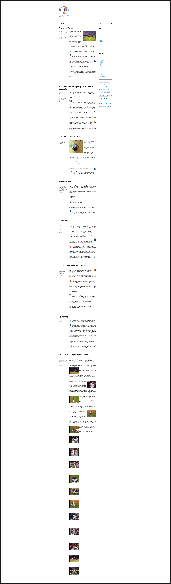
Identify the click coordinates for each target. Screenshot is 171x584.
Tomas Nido (109, 106)
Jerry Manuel (104, 92)
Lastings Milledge (101, 95)
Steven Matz (62, 99)
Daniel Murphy (101, 86)
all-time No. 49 (83, 238)
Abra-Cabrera (64, 220)
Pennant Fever (101, 63)
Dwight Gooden (61, 361)
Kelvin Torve (64, 361)
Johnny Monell (61, 96)
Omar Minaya (105, 103)
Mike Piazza (105, 100)
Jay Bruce (60, 95)
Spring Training (101, 66)
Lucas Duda (60, 98)
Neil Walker (63, 98)
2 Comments (60, 101)
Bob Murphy (60, 360)
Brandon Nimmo (64, 34)
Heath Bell (100, 89)
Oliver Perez (100, 103)
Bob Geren (60, 271)
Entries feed (101, 40)
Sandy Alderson (106, 104)
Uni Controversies (61, 270)
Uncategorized (65, 32)
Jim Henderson (63, 189)
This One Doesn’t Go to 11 (70, 136)
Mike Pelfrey (100, 100)
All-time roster (73, 192)
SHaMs (100, 64)
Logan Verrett (63, 97)
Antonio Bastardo (61, 187)
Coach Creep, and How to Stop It (72, 265)
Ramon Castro (101, 104)
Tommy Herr (60, 364)
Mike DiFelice (106, 98)
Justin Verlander (63, 36)
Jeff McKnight (101, 32)
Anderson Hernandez (106, 83)
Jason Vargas (107, 90)
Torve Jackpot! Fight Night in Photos (74, 354)
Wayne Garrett (60, 323)
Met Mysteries (60, 32)
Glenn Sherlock (65, 94)
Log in (100, 39)
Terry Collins (105, 106)
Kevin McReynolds (61, 362)
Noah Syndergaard (105, 101)
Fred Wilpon (105, 87)
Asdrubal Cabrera (61, 228)
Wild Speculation (61, 93)
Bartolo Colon (60, 94)
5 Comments (60, 275)
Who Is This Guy (61, 33)
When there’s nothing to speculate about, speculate (76, 87)
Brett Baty (60, 35)
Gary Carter (109, 87)
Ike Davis (104, 89)
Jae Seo (100, 90)
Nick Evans (100, 101)
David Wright (105, 86)
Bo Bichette (60, 34)
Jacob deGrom (108, 89)
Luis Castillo (110, 95)
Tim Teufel (62, 38)
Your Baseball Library (102, 76)
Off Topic (101, 61)
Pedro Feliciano (110, 103)
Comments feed (101, 41)
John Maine (108, 92)
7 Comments (60, 232)
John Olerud (63, 95)
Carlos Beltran (109, 84)
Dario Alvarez (63, 271)
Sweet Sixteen (65, 181)
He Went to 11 (64, 316)
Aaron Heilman (101, 83)
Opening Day (60, 141)
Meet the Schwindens (102, 57)
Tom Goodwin (62, 191)
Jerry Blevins (62, 229)
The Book (101, 68)
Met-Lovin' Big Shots (102, 60)
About (100, 30)
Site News (101, 65)
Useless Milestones (102, 73)
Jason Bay (103, 90)
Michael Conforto (61, 272)
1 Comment (60, 144)
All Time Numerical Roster (103, 31)
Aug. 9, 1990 (76, 366)
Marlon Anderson (101, 97)
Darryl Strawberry (61, 142)
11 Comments (60, 39)
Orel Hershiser (63, 37)
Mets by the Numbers (65, 15)
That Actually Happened (102, 67)
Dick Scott (62, 188)
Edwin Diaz (63, 35)
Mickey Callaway (101, 98)
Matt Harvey (106, 97)
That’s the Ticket (66, 28)
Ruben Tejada (60, 322)
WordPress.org (101, 42)
